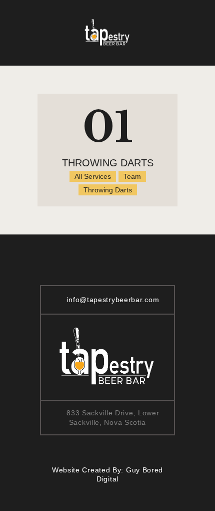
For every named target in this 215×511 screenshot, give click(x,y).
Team (132, 176)
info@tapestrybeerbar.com (112, 300)
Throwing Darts (108, 162)
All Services (92, 176)
